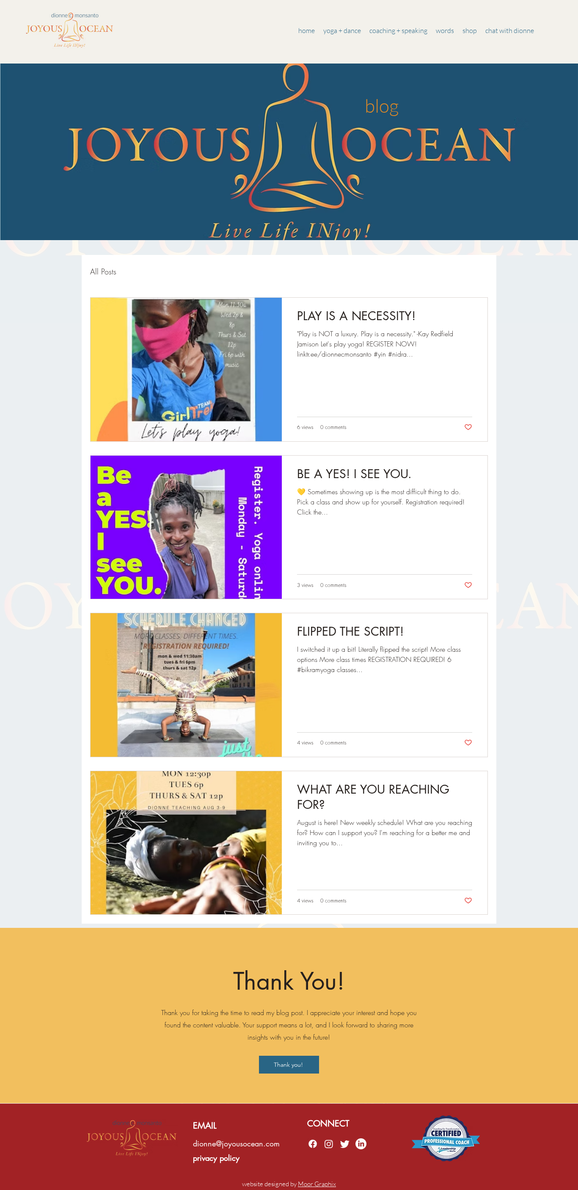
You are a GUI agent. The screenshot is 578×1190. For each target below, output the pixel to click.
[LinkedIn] (360, 1143)
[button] (445, 30)
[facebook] (312, 1143)
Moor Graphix (317, 1184)
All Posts (103, 271)
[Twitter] (344, 1143)
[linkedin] (328, 1143)
